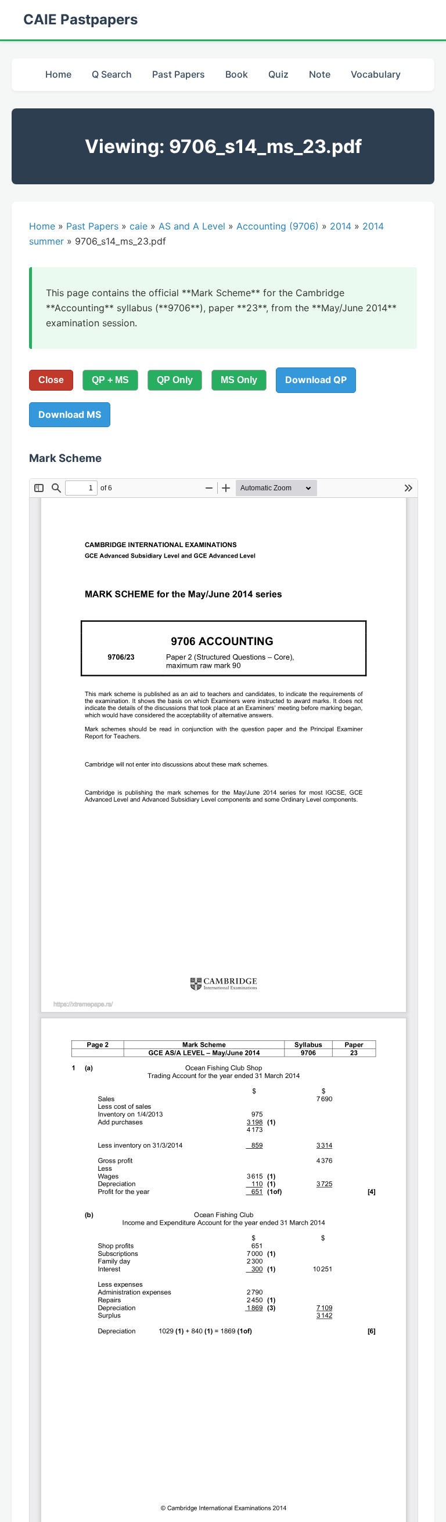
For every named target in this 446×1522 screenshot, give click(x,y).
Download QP (316, 379)
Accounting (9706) (277, 226)
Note (319, 74)
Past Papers (178, 74)
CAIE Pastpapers (80, 19)
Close (51, 380)
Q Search (112, 74)
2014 (340, 226)
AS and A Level (192, 226)
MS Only (239, 380)
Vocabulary (376, 74)
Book (236, 74)
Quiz (278, 74)
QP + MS (110, 380)
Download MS (69, 414)
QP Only (175, 380)
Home (58, 74)
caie (139, 226)
